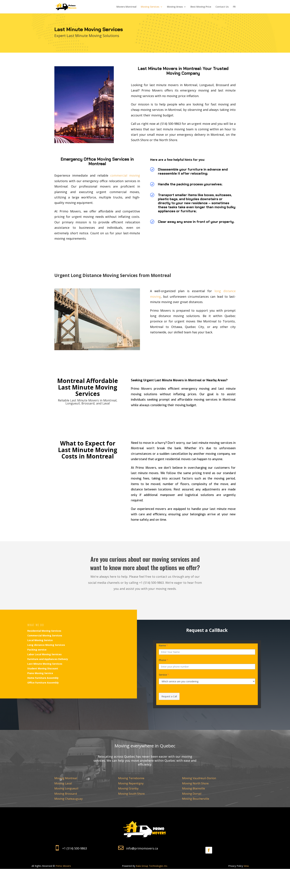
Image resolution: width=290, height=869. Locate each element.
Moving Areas (175, 7)
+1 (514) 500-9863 (74, 848)
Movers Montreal (126, 7)
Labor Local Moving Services (44, 654)
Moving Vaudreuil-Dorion (199, 778)
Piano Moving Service (40, 673)
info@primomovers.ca (142, 848)
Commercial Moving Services (44, 635)
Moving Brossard (65, 794)
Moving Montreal (65, 778)
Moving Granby (128, 788)
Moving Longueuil (66, 788)
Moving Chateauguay (68, 799)
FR (234, 7)
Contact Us (222, 7)
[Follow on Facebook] (208, 850)
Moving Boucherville (195, 799)
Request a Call (169, 696)
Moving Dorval (191, 794)
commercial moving (125, 175)
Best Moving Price (200, 7)
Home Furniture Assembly (43, 677)
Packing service (36, 649)
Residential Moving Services (44, 630)
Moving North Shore (195, 783)
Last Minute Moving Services (44, 663)
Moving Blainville (193, 788)
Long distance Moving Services (46, 644)
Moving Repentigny (131, 783)
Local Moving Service (40, 640)
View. (246, 865)
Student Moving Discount (42, 668)
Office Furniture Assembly (43, 682)
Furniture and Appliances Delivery (47, 659)
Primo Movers (63, 865)
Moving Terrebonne (131, 778)
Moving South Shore (131, 794)
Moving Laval (63, 783)
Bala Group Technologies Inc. (152, 865)
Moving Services (150, 7)
